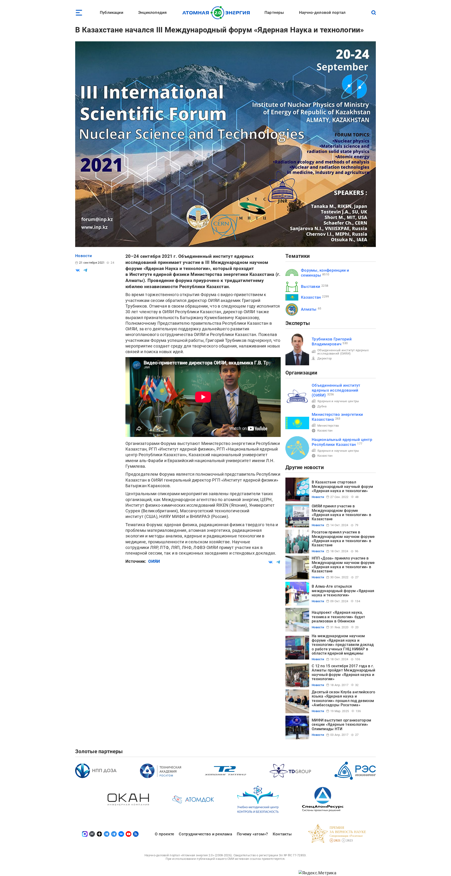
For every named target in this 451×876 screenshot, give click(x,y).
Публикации (111, 12)
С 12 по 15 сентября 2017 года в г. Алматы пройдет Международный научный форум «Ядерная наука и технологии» (343, 672)
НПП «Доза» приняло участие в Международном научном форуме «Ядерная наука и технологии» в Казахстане (343, 564)
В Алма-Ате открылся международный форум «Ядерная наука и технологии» (343, 590)
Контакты (282, 834)
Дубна (322, 406)
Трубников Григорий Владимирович (332, 341)
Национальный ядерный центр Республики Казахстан (342, 442)
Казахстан (311, 297)
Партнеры (274, 12)
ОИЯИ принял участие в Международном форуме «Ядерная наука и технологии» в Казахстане (341, 512)
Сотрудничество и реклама (205, 834)
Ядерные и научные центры (338, 401)
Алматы (309, 309)
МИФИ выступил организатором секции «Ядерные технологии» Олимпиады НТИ (341, 724)
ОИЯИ (154, 561)
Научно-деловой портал (322, 12)
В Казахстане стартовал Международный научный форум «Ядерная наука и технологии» (342, 486)
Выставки (310, 286)
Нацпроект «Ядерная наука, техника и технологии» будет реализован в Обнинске (338, 616)
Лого (217, 12)
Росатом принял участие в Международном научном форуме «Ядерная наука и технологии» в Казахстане (343, 538)
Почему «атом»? (252, 834)
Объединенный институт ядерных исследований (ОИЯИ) (343, 351)
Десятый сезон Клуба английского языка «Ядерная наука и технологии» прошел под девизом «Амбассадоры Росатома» (343, 698)
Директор (324, 358)
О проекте (164, 834)
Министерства (328, 425)
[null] (77, 270)
